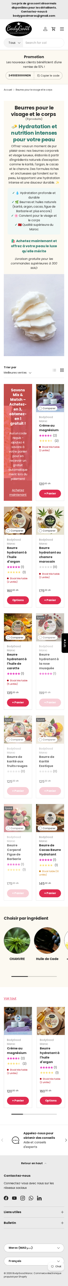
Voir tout (10, 998)
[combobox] (34, 42)
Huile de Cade (47, 959)
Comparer (49, 408)
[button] (53, 29)
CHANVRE (17, 959)
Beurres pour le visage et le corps (34, 90)
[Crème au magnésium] (50, 398)
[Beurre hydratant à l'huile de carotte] (18, 627)
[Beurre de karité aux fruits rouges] (18, 730)
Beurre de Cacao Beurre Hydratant (50, 850)
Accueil (8, 90)
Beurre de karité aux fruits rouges (17, 761)
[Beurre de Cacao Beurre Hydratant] (50, 818)
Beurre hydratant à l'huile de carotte (17, 661)
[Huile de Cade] (47, 940)
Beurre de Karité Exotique (46, 761)
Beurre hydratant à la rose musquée (49, 661)
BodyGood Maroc (22, 1273)
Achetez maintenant (17, 492)
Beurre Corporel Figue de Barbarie (14, 852)
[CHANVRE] (17, 940)
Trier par (10, 367)
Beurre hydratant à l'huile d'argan (17, 555)
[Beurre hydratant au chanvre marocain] (50, 521)
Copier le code (50, 75)
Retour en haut (32, 1163)
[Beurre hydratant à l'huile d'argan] (18, 521)
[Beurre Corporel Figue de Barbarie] (18, 818)
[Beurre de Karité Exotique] (50, 730)
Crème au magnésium (49, 427)
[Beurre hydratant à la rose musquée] (50, 627)
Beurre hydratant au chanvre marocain (50, 555)
